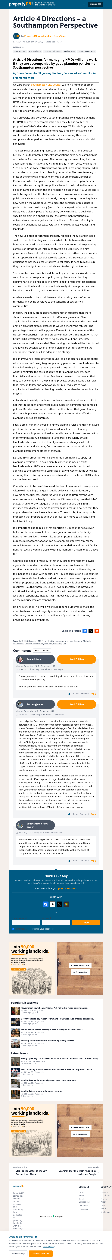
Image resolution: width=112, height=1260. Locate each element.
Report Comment (81, 693)
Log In (86, 922)
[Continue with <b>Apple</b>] (52, 904)
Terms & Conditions (105, 1194)
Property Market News (86, 51)
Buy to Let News (20, 51)
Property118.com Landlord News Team (45, 36)
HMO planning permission (60, 641)
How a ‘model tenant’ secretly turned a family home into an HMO (52, 1029)
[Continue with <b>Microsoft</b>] (66, 904)
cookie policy (48, 1246)
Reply (93, 693)
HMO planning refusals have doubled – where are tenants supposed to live (56, 1069)
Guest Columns (35, 51)
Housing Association (34, 643)
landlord (48, 643)
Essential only (18, 1253)
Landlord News (69, 51)
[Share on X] (91, 631)
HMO (20, 641)
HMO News (42, 641)
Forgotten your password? (42, 929)
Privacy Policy (104, 1200)
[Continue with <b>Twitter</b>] (59, 904)
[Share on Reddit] (97, 631)
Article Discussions (84, 1200)
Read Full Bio (77, 659)
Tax (64, 643)
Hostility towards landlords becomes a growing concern (47, 1040)
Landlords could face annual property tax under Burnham (48, 1080)
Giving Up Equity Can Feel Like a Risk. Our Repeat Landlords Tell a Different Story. (59, 1058)
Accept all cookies (40, 1253)
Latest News (81, 1194)
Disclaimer (105, 1212)
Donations (83, 1205)
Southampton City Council (46, 84)
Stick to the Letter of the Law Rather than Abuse (31, 1172)
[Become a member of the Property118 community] (32, 968)
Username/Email (19, 918)
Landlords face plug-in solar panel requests (41, 1091)
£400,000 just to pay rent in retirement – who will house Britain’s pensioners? (57, 1019)
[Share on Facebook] (84, 631)
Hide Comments (42, 650)
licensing (57, 643)
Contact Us (84, 1209)
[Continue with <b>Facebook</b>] (45, 904)
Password (46, 918)
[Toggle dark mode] (84, 4)
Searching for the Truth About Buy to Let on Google (77, 1172)
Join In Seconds (67, 888)
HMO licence (30, 641)
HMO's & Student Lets (52, 51)
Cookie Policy (104, 1207)
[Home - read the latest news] (45, 4)
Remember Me (21, 929)
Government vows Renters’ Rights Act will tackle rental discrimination (54, 1008)
